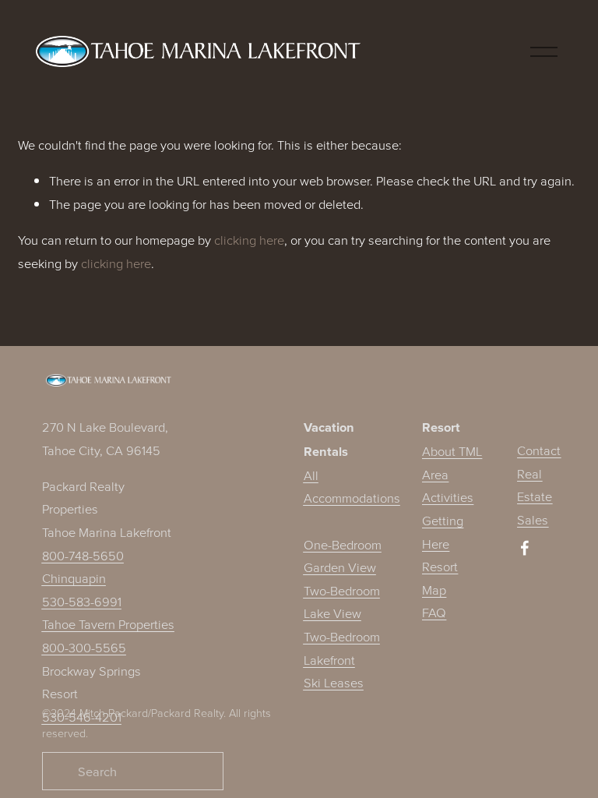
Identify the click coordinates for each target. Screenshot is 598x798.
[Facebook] (525, 548)
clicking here (249, 240)
